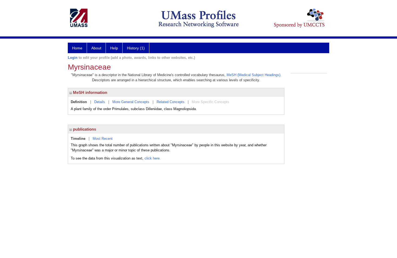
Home (77, 48)
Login (73, 58)
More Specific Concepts (210, 102)
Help (114, 48)
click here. (152, 158)
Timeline (78, 139)
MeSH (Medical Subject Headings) (253, 75)
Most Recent (103, 139)
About (96, 48)
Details (99, 102)
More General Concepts (130, 102)
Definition (79, 102)
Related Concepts (170, 102)
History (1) (136, 48)
